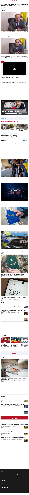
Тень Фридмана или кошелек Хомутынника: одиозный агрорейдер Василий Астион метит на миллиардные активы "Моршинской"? (14, 425)
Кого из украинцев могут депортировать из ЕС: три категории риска (11, 178)
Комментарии (4, 140)
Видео (15, 471)
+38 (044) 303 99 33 (14, 418)
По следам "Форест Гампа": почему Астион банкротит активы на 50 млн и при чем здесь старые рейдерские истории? (13, 311)
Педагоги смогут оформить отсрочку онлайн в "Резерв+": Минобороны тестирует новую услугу (14, 298)
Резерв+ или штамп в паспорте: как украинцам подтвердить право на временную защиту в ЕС (14, 304)
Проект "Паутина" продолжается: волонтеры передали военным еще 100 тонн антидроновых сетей (15, 345)
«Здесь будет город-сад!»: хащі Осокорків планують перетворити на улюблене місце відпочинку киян (14, 136)
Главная (2, 2)
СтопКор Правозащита (3, 480)
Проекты (2, 471)
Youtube (24, 117)
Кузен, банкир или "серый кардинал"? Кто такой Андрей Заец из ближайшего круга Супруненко (13, 438)
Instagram (2, 118)
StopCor (5, 7)
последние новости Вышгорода (4, 121)
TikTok (5, 118)
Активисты (2, 483)
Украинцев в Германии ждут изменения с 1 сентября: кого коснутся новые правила (13, 404)
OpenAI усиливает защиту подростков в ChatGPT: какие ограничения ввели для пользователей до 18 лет (12, 202)
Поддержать (15, 353)
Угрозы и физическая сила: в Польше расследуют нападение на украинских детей (13, 249)
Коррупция (17, 121)
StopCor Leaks (3, 422)
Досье (1, 474)
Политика (4, 2)
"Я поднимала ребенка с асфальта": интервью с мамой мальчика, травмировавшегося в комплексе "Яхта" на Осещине (13, 379)
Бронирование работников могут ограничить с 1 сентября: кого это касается (12, 398)
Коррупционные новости (12, 121)
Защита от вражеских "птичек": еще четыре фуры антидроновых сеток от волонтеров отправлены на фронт (5, 345)
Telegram (20, 117)
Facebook (22, 117)
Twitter (26, 117)
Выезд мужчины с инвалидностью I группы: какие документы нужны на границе (12, 274)
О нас (1, 479)
